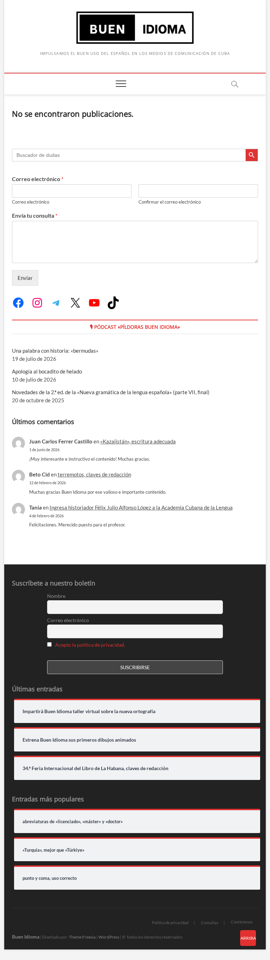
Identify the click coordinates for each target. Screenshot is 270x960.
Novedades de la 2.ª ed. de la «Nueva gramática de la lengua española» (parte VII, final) (111, 392)
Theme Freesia (82, 937)
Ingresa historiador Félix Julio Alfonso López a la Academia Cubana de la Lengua (141, 507)
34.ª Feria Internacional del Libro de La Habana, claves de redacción (95, 768)
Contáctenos (242, 922)
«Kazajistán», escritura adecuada (138, 441)
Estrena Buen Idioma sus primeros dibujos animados (79, 740)
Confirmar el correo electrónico (170, 202)
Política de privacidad (170, 922)
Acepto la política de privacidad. (90, 645)
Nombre (56, 596)
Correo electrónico (37, 178)
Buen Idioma (25, 937)
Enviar (25, 278)
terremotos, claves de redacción (94, 474)
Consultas (209, 922)
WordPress (108, 937)
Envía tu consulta (34, 215)
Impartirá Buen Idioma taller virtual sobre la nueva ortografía (88, 711)
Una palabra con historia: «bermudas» (55, 350)
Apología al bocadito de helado (47, 371)
